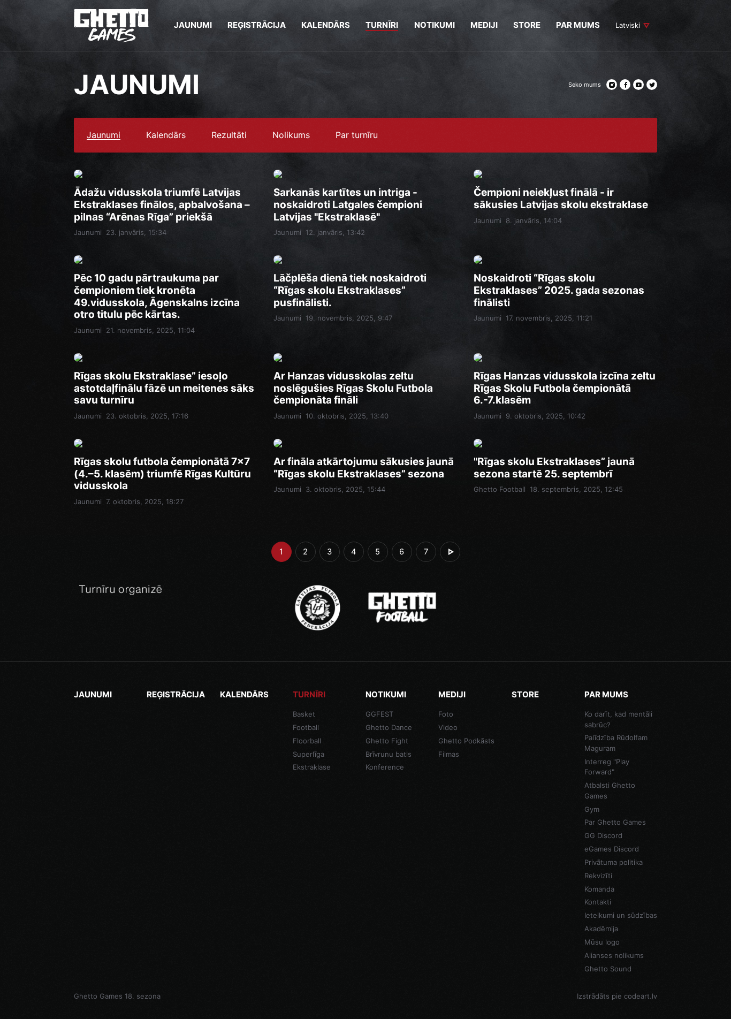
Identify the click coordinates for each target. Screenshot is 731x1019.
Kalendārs (166, 135)
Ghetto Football (500, 489)
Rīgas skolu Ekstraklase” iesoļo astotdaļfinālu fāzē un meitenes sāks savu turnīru (164, 388)
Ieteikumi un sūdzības (620, 915)
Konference (385, 767)
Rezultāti (229, 135)
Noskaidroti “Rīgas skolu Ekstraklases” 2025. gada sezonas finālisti (559, 290)
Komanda (599, 889)
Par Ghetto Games (615, 822)
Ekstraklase (312, 767)
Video (448, 727)
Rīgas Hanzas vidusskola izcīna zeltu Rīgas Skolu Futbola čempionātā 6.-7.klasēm (565, 388)
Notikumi (386, 694)
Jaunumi (103, 135)
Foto (445, 714)
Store (525, 694)
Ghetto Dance (389, 727)
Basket (304, 714)
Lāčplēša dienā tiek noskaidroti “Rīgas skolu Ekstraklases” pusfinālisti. (350, 290)
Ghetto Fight (387, 740)
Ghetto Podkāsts (466, 740)
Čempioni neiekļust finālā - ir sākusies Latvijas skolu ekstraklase (561, 199)
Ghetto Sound (607, 968)
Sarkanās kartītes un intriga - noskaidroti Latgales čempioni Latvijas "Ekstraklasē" (347, 205)
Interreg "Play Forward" (606, 767)
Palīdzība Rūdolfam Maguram (616, 742)
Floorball (307, 740)
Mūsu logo (602, 942)
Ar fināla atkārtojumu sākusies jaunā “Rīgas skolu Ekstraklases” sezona (363, 468)
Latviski (627, 25)
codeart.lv (640, 996)
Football (306, 727)
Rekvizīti (598, 875)
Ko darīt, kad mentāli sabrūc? (618, 719)
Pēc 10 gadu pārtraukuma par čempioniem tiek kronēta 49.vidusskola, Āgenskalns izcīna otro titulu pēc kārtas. (157, 296)
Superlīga (308, 754)
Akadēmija (601, 928)
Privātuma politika (613, 862)
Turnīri (309, 694)
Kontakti (597, 902)
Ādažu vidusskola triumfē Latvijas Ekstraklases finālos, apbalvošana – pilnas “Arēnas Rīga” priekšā (162, 205)
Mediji (452, 694)
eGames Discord (611, 849)
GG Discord (603, 835)
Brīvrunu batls (389, 754)
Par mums (606, 694)
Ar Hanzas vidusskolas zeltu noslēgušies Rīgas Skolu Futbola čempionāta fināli (353, 388)
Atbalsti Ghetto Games (609, 790)
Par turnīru (357, 135)
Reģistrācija (176, 694)
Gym (591, 809)
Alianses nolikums (614, 955)
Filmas (448, 754)
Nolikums (291, 135)
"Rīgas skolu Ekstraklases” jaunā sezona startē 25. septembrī (554, 468)
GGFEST (379, 714)
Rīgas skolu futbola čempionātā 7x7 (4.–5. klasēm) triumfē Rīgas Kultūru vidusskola (162, 474)
